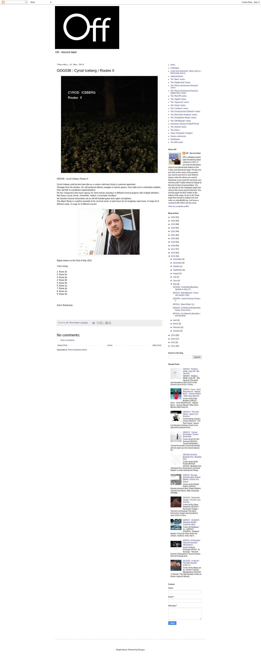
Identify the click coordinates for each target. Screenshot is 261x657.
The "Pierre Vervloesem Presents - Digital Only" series (185, 92)
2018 (173, 246)
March (176, 324)
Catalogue (175, 68)
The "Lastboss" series (179, 108)
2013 (173, 339)
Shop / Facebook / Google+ (182, 133)
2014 (173, 335)
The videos (175, 130)
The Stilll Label (177, 142)
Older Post (157, 345)
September (178, 270)
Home (109, 345)
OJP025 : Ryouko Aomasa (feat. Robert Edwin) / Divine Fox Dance (191, 478)
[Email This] (98, 322)
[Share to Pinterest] (109, 322)
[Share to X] (103, 322)
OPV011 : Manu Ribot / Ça (183, 304)
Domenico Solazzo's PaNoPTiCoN (185, 124)
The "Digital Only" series (180, 82)
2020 (173, 238)
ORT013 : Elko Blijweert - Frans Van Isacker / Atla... (185, 294)
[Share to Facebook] (106, 322)
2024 (173, 224)
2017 (173, 249)
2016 (173, 253)
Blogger (141, 650)
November (177, 263)
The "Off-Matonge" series (181, 121)
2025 (173, 221)
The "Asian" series (178, 105)
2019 (173, 242)
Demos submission (178, 136)
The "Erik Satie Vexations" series (184, 115)
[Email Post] (93, 323)
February (177, 327)
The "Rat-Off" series (179, 96)
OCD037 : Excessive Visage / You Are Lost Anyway (191, 499)
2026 (173, 217)
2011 (173, 346)
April (175, 320)
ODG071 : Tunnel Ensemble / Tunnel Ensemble (190, 434)
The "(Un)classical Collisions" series (185, 111)
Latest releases (177, 76)
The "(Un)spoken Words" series (183, 118)
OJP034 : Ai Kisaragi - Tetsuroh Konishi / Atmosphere (192, 542)
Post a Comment (67, 340)
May (175, 284)
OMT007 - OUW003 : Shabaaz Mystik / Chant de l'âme (191, 522)
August (176, 273)
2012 (173, 342)
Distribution (175, 139)
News (173, 65)
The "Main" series (178, 79)
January (176, 331)
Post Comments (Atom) (77, 350)
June (175, 281)
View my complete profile (178, 206)
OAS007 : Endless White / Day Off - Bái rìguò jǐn (191, 371)
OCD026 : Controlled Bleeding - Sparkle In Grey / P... (186, 288)
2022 (173, 231)
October (176, 266)
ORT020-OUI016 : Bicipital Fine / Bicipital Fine (192, 457)
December (177, 259)
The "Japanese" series (180, 102)
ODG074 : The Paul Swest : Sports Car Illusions (191, 414)
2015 (173, 256)
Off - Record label (193, 153)
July (175, 277)
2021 (173, 235)
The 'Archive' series (178, 127)
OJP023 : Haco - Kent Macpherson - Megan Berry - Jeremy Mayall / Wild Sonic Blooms (192, 392)
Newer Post (62, 345)
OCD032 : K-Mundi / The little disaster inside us (191, 563)
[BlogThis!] (101, 322)
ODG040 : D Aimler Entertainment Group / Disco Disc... (186, 309)
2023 (173, 228)
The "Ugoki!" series (178, 99)
